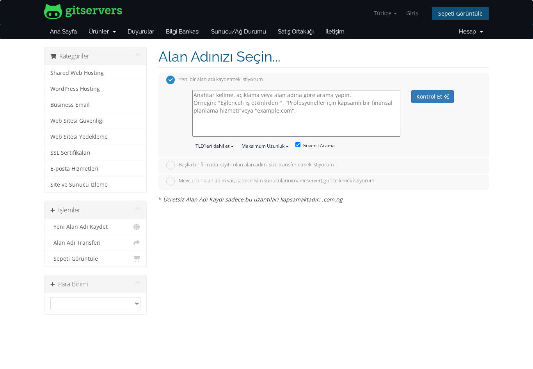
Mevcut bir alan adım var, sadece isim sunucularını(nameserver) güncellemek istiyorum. (277, 180)
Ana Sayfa (63, 31)
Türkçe (383, 13)
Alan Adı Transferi (75, 242)
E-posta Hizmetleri (74, 168)
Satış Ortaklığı (296, 31)
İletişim (335, 31)
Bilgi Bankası (182, 31)
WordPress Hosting (75, 88)
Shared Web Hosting (77, 72)
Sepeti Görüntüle (460, 13)
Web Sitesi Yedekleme (79, 136)
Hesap (469, 31)
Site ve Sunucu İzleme (79, 184)
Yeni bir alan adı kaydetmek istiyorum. (221, 79)
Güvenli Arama (318, 145)
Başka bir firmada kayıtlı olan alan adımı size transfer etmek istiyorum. (257, 164)
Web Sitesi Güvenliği (77, 120)
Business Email (70, 104)
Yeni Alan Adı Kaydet (79, 226)
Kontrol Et (430, 96)
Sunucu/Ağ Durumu (238, 31)
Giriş (412, 13)
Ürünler (100, 31)
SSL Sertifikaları (70, 152)
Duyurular (141, 31)
